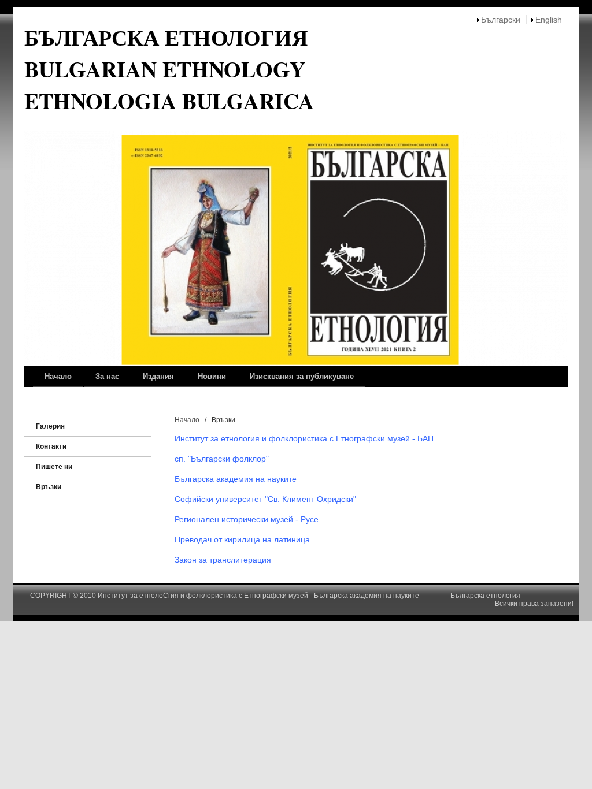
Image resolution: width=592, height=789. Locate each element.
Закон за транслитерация (223, 559)
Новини (212, 376)
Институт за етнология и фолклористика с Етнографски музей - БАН (304, 438)
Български (500, 19)
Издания (158, 376)
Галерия (50, 426)
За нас (107, 376)
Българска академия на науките (237, 478)
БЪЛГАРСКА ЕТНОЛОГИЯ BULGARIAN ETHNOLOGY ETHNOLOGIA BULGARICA (169, 69)
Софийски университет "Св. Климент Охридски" (265, 499)
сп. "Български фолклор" (222, 458)
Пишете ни (54, 467)
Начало (58, 376)
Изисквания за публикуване (302, 376)
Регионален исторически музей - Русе (247, 519)
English (548, 19)
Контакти (51, 446)
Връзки (48, 487)
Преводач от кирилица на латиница (242, 539)
